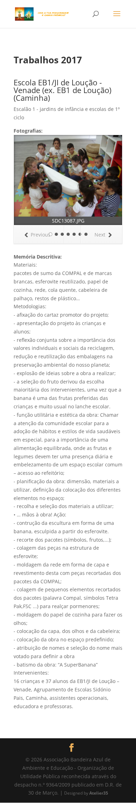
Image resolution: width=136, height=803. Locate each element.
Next (100, 234)
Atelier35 (98, 793)
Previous (41, 234)
